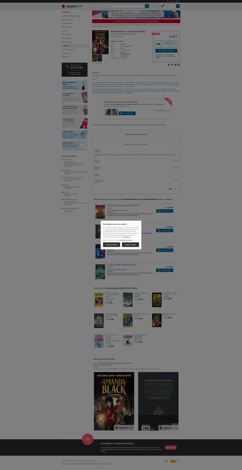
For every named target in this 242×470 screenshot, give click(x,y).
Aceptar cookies (130, 244)
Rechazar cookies (111, 244)
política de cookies (126, 240)
